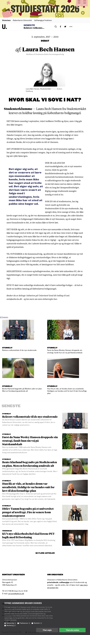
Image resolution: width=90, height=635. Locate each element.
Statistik (37, 623)
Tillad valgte (47, 630)
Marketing (10, 625)
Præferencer (25, 623)
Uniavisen (6, 20)
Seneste (29, 25)
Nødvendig (10, 623)
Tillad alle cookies (72, 630)
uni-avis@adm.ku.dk (16, 593)
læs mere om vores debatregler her (41, 298)
